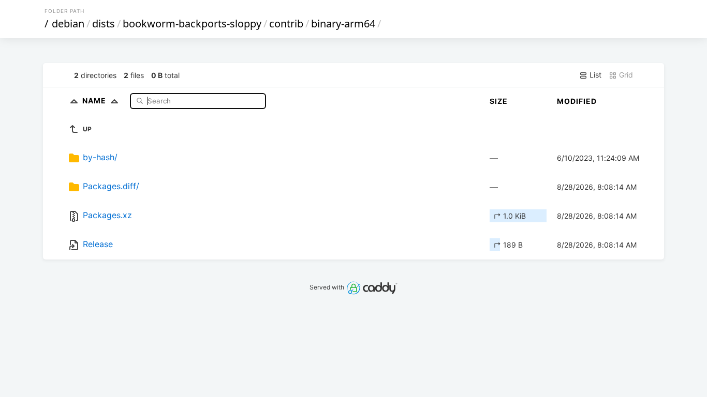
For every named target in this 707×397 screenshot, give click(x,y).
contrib (286, 23)
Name (95, 100)
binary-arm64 (343, 23)
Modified (577, 101)
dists (103, 23)
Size (499, 101)
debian (68, 23)
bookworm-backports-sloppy (192, 23)
